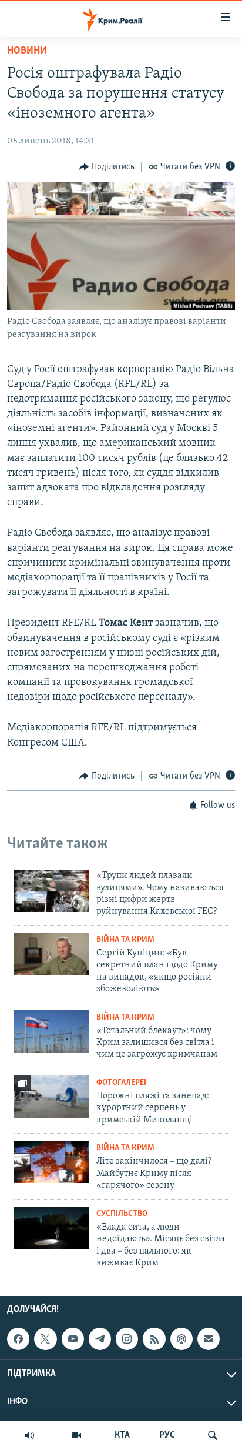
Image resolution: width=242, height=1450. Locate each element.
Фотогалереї (121, 1082)
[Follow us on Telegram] (100, 1339)
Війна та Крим (125, 940)
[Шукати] (212, 1435)
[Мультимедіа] (76, 1435)
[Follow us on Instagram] (127, 1339)
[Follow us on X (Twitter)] (45, 1339)
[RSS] (154, 1339)
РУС (167, 1435)
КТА (122, 1435)
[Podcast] (181, 1339)
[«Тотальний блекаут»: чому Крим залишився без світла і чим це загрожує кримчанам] (51, 1031)
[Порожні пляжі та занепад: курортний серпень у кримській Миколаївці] (51, 1096)
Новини (27, 51)
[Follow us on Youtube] (73, 1339)
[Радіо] (29, 1435)
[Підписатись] (208, 1339)
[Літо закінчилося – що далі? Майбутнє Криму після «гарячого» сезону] (51, 1162)
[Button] (107, 167)
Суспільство (121, 1214)
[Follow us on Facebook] (18, 1339)
